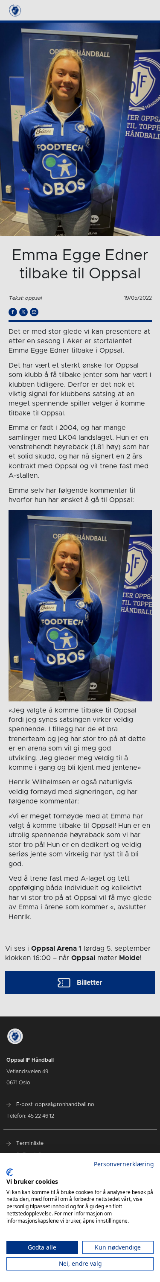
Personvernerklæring (124, 1164)
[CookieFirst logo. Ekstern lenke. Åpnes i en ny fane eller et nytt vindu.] (9, 1172)
